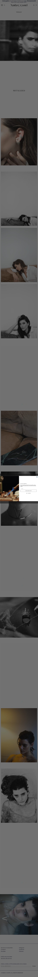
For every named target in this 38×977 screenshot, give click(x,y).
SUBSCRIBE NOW (28, 490)
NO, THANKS (28, 493)
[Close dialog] (36, 477)
